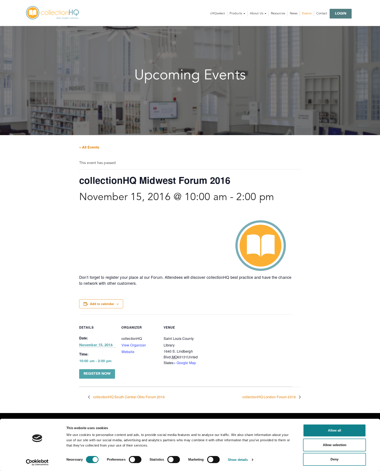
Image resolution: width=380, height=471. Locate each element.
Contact (321, 13)
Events (307, 13)
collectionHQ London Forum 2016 (269, 396)
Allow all (334, 430)
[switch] (135, 459)
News (294, 13)
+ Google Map (185, 362)
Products (236, 13)
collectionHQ (52, 13)
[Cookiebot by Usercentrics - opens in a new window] (37, 462)
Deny (334, 459)
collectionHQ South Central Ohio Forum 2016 (128, 396)
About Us (257, 13)
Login (341, 13)
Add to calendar (102, 304)
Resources (278, 13)
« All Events (89, 147)
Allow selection (334, 445)
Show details (238, 460)
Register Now (97, 374)
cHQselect (217, 13)
